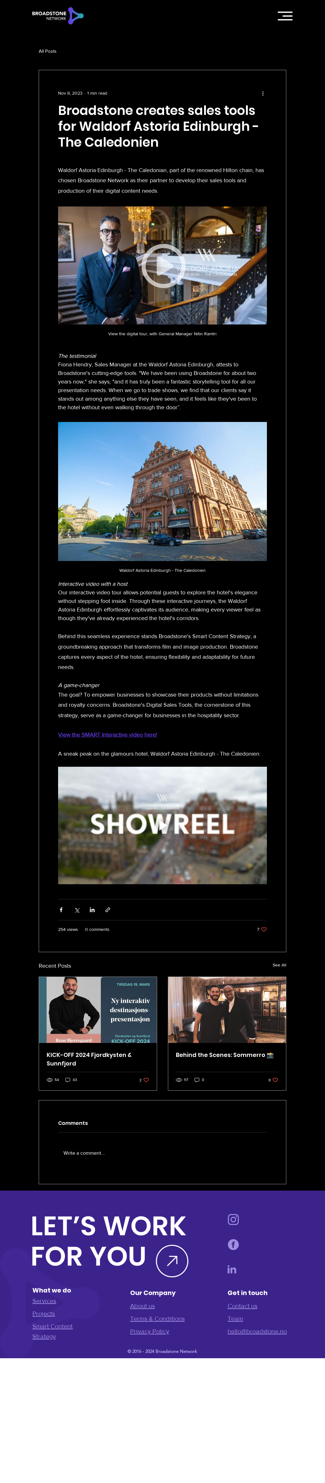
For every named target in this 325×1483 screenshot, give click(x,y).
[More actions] (263, 93)
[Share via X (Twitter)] (77, 910)
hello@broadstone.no (257, 1331)
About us (142, 1305)
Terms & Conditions (157, 1318)
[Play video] (162, 825)
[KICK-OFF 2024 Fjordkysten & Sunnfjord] (98, 1010)
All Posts (47, 51)
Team (235, 1318)
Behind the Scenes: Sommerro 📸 (225, 1055)
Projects (43, 1313)
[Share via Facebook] (61, 910)
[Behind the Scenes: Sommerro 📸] (227, 1010)
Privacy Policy (149, 1331)
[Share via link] (108, 910)
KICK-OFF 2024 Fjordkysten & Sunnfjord (89, 1059)
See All (279, 964)
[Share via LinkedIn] (92, 910)
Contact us (242, 1305)
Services (44, 1300)
